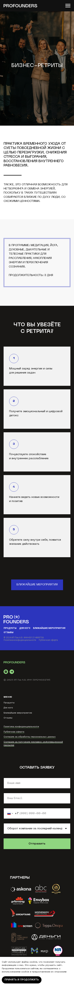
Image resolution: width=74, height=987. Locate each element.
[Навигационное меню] (67, 5)
